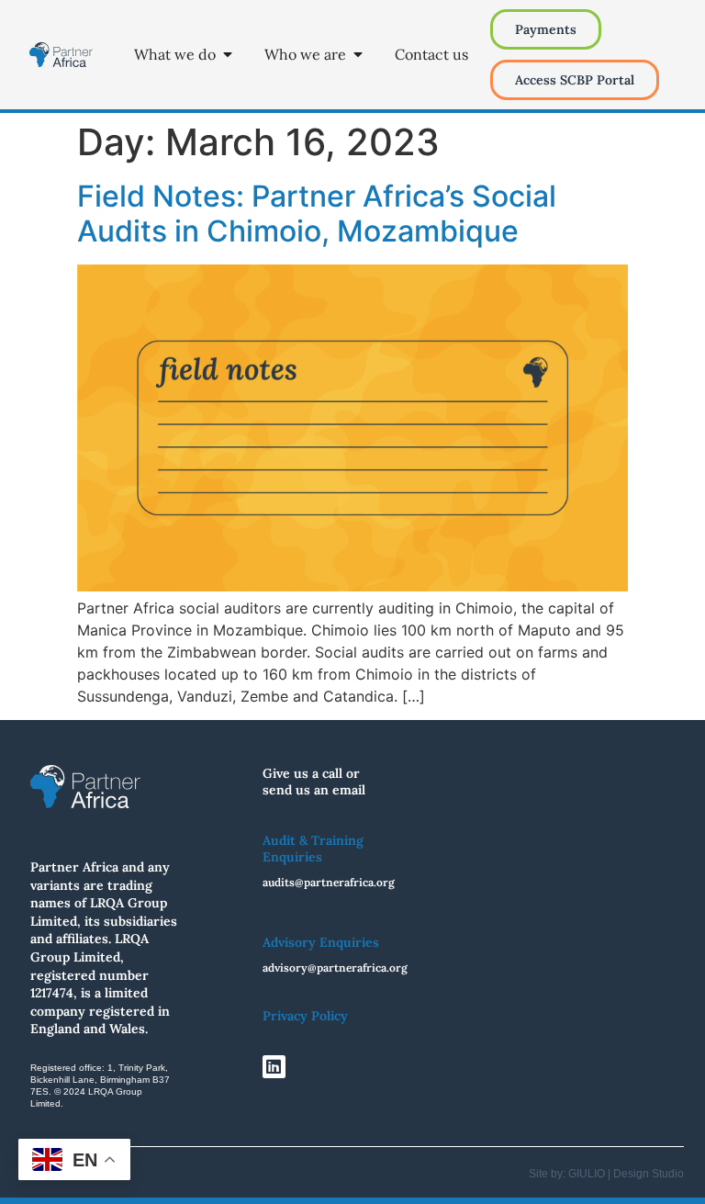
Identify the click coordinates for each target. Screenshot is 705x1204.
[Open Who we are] (358, 54)
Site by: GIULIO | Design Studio (606, 1173)
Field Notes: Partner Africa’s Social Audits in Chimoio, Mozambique (316, 213)
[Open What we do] (227, 54)
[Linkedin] (274, 1066)
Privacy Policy (305, 1015)
